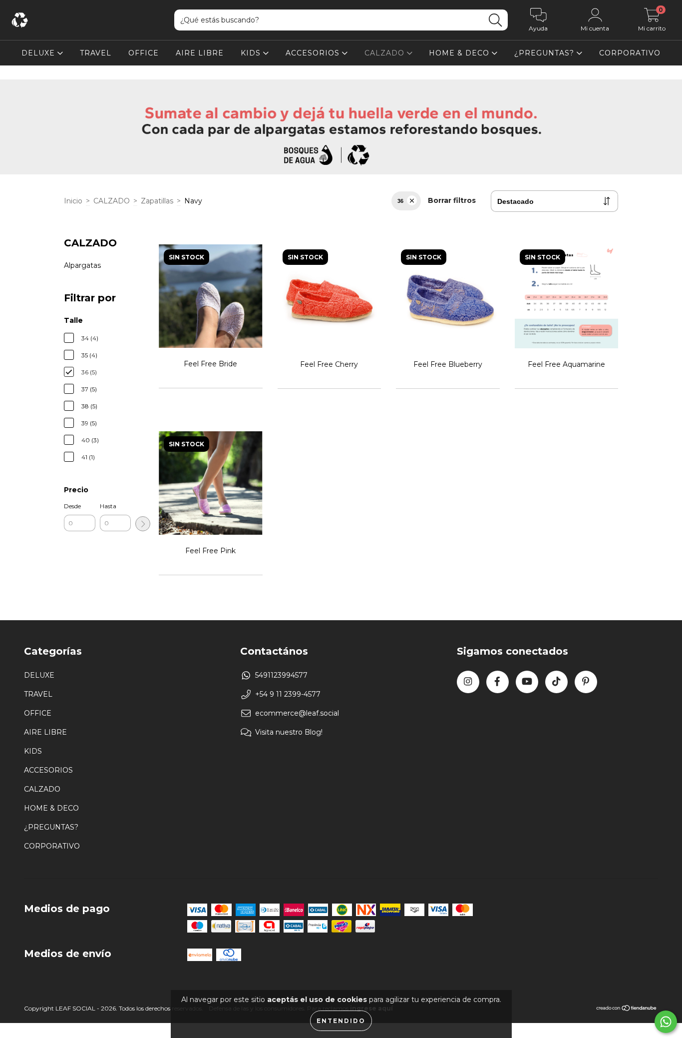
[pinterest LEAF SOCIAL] (586, 682)
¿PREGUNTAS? (545, 52)
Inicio (73, 200)
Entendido (341, 1021)
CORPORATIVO (630, 52)
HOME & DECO (460, 52)
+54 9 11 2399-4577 (288, 694)
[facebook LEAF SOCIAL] (497, 682)
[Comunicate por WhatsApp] (666, 1022)
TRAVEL (95, 52)
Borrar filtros (452, 200)
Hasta (108, 506)
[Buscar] (495, 20)
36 (400, 201)
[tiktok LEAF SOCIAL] (556, 682)
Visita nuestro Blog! (289, 732)
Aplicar (142, 523)
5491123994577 (281, 675)
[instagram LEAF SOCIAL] (468, 682)
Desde (72, 506)
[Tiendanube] (627, 1009)
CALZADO (385, 52)
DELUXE (39, 52)
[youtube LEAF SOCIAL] (527, 682)
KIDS (252, 52)
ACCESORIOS (314, 52)
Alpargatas (82, 265)
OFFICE (143, 52)
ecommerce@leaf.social (297, 713)
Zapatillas (157, 200)
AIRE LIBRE (200, 52)
